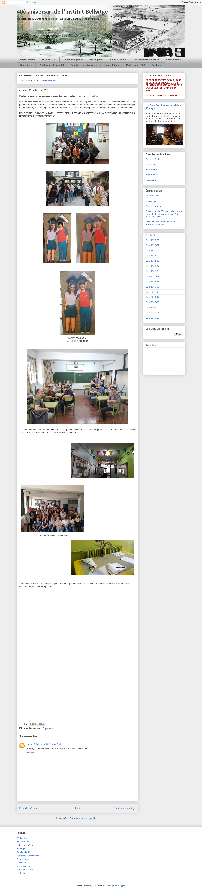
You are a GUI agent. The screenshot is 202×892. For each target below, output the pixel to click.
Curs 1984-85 (152, 261)
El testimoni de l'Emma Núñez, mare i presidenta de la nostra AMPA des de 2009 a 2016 (164, 214)
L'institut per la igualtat (51, 65)
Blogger (121, 886)
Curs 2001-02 (152, 292)
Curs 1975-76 (152, 240)
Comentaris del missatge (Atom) (84, 818)
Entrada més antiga (124, 808)
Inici (77, 808)
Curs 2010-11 (152, 312)
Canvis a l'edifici (117, 59)
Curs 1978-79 (152, 255)
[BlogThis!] (34, 724)
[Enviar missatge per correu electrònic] (25, 724)
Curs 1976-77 (152, 245)
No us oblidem (111, 65)
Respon (30, 752)
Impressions (152, 201)
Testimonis (151, 180)
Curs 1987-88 (152, 271)
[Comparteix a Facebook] (40, 724)
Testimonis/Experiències (146, 59)
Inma (29, 744)
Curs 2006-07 (152, 297)
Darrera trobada (154, 206)
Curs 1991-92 (152, 276)
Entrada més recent (30, 808)
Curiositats (26, 65)
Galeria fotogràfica (73, 59)
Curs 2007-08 (152, 302)
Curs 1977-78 (152, 250)
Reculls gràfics (153, 195)
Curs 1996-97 (152, 286)
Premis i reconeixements (84, 65)
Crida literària (173, 59)
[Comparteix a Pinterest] (43, 724)
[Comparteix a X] (37, 724)
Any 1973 (150, 235)
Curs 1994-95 (152, 281)
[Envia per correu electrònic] (31, 724)
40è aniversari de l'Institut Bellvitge (62, 12)
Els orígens (96, 59)
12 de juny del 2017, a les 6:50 (47, 744)
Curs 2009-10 (152, 307)
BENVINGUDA (49, 59)
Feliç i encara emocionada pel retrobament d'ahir (160, 223)
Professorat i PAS (135, 65)
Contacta (156, 65)
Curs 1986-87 (152, 266)
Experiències (49, 728)
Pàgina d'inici (27, 59)
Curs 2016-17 (152, 318)
